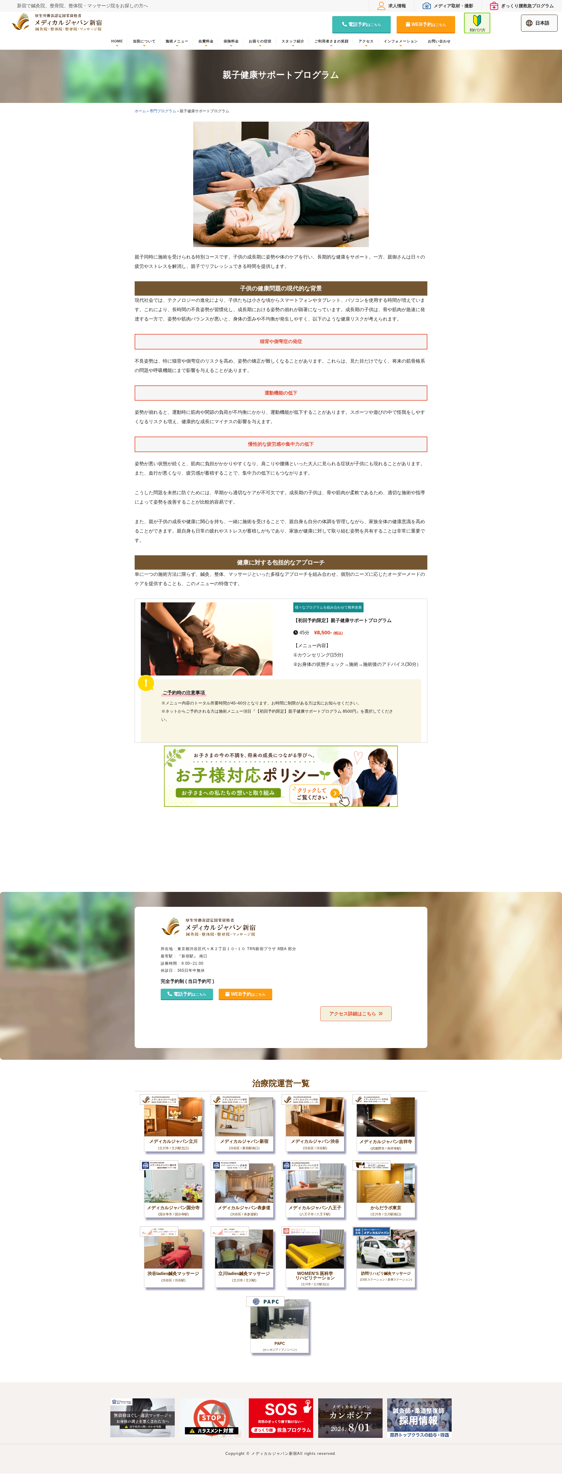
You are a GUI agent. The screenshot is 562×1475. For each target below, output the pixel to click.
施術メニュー (177, 41)
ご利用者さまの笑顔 (331, 41)
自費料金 (206, 41)
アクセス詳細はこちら (352, 1013)
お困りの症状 (260, 41)
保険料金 (231, 41)
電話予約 (364, 24)
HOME (117, 41)
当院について (144, 41)
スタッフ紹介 (293, 41)
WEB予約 (429, 24)
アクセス (366, 41)
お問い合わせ (439, 41)
